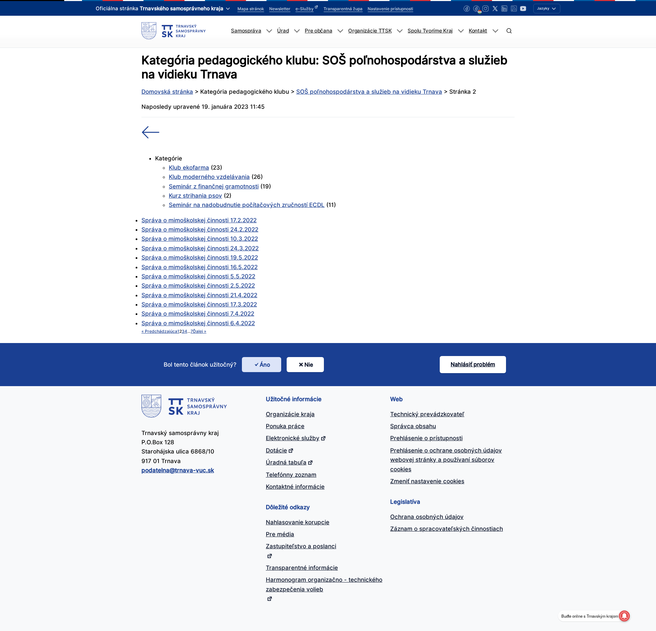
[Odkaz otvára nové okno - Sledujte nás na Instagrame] (485, 8)
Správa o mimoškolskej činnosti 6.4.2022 (198, 323)
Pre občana (318, 31)
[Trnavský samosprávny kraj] (173, 30)
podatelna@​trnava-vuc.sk (177, 470)
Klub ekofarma (189, 167)
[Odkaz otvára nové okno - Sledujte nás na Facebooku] (466, 8)
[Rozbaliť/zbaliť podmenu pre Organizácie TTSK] (399, 31)
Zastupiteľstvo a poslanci (301, 546)
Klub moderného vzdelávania (209, 176)
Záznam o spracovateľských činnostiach (446, 528)
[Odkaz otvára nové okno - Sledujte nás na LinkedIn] (504, 8)
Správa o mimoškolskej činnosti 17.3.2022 (199, 304)
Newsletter (279, 8)
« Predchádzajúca (159, 331)
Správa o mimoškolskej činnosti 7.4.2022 (197, 313)
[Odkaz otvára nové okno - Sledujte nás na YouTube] (523, 8)
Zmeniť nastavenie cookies (427, 481)
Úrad (283, 31)
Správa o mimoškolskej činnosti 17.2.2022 (199, 220)
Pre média (280, 534)
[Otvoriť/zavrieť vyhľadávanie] (509, 31)
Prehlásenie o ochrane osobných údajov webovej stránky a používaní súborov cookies (446, 460)
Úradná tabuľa (286, 462)
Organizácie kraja (290, 414)
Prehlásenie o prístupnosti (426, 438)
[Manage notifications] (624, 615)
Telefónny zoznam (291, 474)
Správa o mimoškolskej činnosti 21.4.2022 (199, 295)
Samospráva (246, 31)
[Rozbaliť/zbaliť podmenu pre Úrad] (296, 31)
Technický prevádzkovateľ (427, 414)
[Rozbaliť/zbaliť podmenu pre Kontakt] (495, 31)
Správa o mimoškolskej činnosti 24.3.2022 (200, 248)
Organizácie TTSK (370, 31)
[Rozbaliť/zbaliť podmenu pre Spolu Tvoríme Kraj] (460, 31)
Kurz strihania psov (195, 195)
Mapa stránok (250, 8)
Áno (265, 364)
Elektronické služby (292, 438)
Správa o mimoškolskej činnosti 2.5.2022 (198, 285)
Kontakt (478, 31)
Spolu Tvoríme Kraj (430, 31)
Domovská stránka (167, 91)
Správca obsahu (413, 426)
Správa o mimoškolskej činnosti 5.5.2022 (198, 276)
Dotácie (276, 450)
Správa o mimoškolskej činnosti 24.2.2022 (199, 229)
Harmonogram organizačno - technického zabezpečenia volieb (324, 584)
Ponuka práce (285, 426)
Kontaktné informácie (295, 486)
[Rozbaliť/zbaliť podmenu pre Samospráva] (269, 31)
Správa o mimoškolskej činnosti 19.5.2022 (199, 257)
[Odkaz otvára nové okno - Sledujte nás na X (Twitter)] (495, 8)
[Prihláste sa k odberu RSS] (513, 8)
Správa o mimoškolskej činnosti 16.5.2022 (199, 267)
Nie (308, 364)
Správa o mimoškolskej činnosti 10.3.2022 (199, 238)
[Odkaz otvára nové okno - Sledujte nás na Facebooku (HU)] (476, 8)
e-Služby (305, 8)
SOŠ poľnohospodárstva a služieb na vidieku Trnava (369, 91)
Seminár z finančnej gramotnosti (214, 186)
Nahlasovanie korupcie (297, 522)
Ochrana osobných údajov (427, 516)
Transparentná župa (343, 8)
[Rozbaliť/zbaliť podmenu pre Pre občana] (340, 31)
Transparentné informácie (302, 567)
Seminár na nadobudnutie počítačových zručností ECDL (247, 204)
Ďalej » (199, 331)
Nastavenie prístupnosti (390, 8)
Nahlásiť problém (473, 364)
